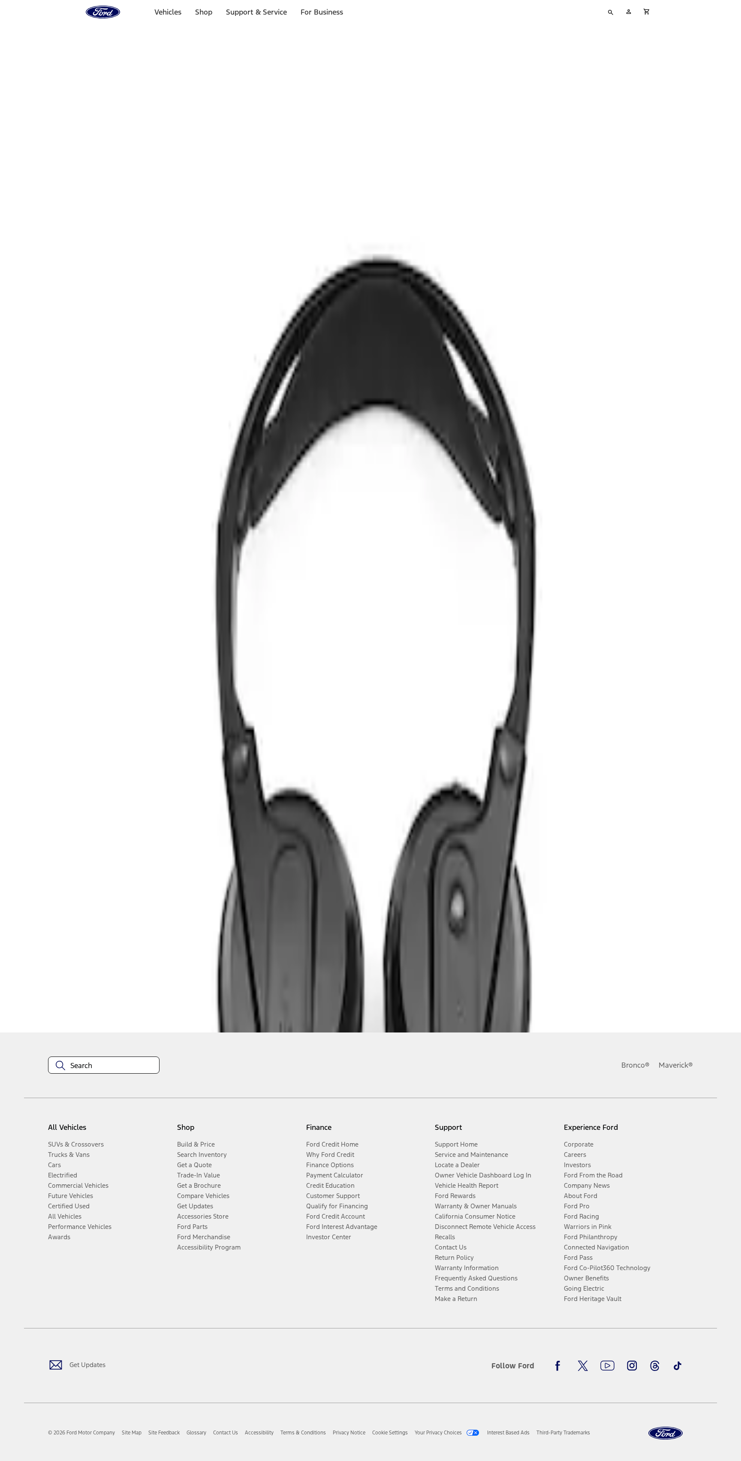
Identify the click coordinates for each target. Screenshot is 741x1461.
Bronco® (635, 1065)
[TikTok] (677, 1366)
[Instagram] (632, 1366)
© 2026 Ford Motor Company (81, 1433)
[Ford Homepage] (665, 1433)
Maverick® (676, 1065)
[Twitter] (583, 1366)
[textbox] (103, 1065)
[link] (132, 1433)
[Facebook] (560, 1366)
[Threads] (655, 1366)
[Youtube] (607, 1366)
